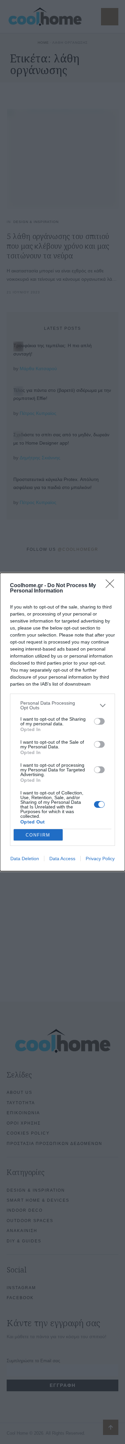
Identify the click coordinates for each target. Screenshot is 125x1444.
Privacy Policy (100, 858)
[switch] (99, 721)
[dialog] (62, 722)
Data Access (62, 858)
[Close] (112, 585)
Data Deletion (24, 858)
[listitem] (62, 705)
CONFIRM (38, 834)
